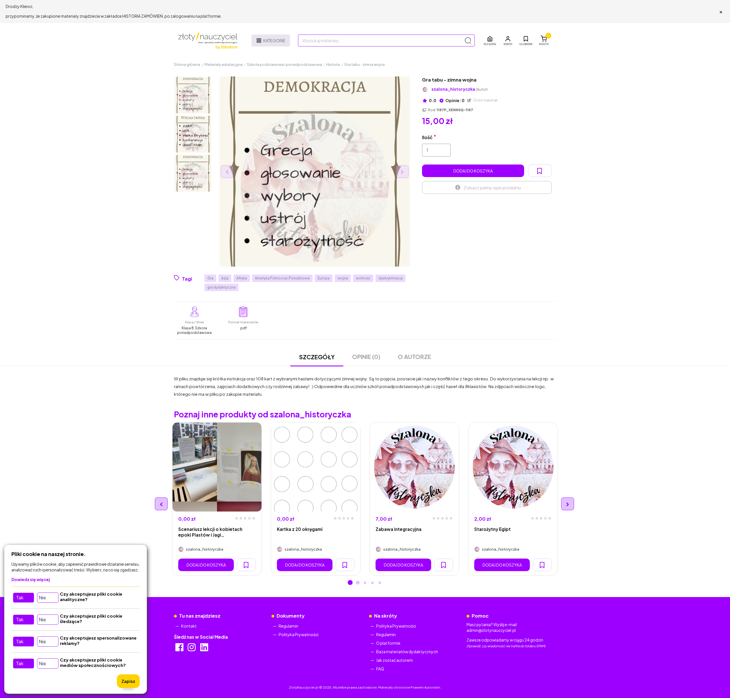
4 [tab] (372, 583)
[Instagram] (192, 649)
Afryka (241, 278)
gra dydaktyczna (221, 287)
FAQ (380, 668)
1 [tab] (350, 583)
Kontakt (189, 625)
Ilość (427, 137)
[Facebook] (180, 649)
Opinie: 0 (455, 100)
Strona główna (187, 64)
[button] (508, 40)
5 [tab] (380, 583)
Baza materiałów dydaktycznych (407, 651)
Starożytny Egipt (492, 529)
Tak (19, 597)
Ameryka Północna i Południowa (282, 278)
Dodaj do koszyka (473, 170)
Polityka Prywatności (299, 634)
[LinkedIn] (204, 649)
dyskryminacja (390, 278)
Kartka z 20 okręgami (300, 529)
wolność (363, 278)
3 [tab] (365, 583)
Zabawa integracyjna (398, 529)
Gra (210, 278)
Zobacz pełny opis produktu (492, 187)
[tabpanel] (217, 499)
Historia (333, 64)
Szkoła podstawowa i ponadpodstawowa (284, 64)
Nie (42, 597)
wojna (343, 278)
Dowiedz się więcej (30, 579)
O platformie (388, 643)
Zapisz (128, 681)
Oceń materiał (485, 100)
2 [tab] (357, 583)
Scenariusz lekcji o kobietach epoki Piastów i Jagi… (210, 531)
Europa (324, 278)
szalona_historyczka (459, 89)
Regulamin (288, 625)
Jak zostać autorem (394, 660)
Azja (224, 278)
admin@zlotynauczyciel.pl (491, 630)
